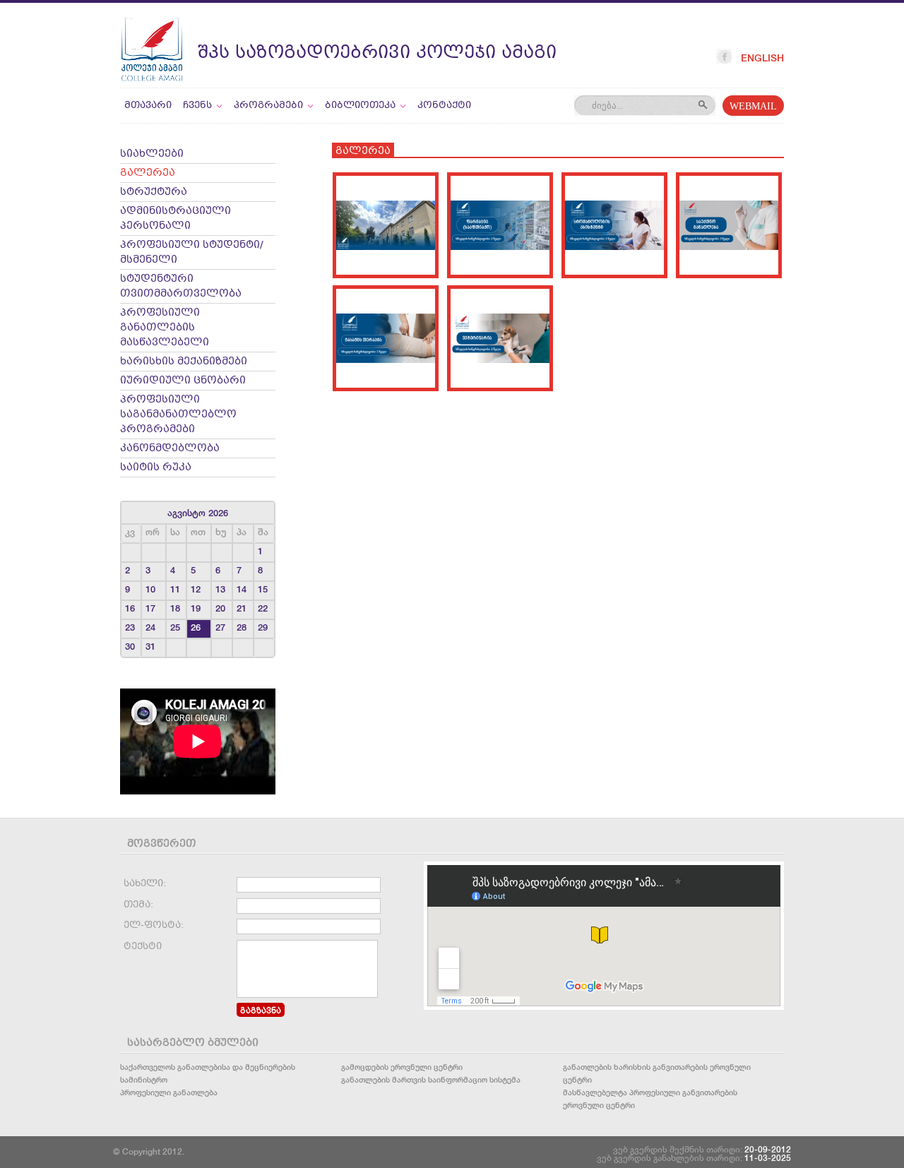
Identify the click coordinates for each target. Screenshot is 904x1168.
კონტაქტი (444, 105)
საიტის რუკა (155, 468)
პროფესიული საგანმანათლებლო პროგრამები (178, 415)
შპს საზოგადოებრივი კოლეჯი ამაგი (377, 53)
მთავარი (148, 105)
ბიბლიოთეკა (360, 105)
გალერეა (147, 173)
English (762, 58)
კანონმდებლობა (170, 448)
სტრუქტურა (153, 192)
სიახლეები (152, 154)
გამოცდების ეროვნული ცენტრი (402, 1066)
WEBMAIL (753, 107)
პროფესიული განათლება (169, 1092)
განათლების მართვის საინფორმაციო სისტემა (431, 1079)
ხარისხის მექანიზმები (183, 362)
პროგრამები (268, 105)
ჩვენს (197, 105)
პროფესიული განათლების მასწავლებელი (164, 328)
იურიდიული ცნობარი (183, 381)
